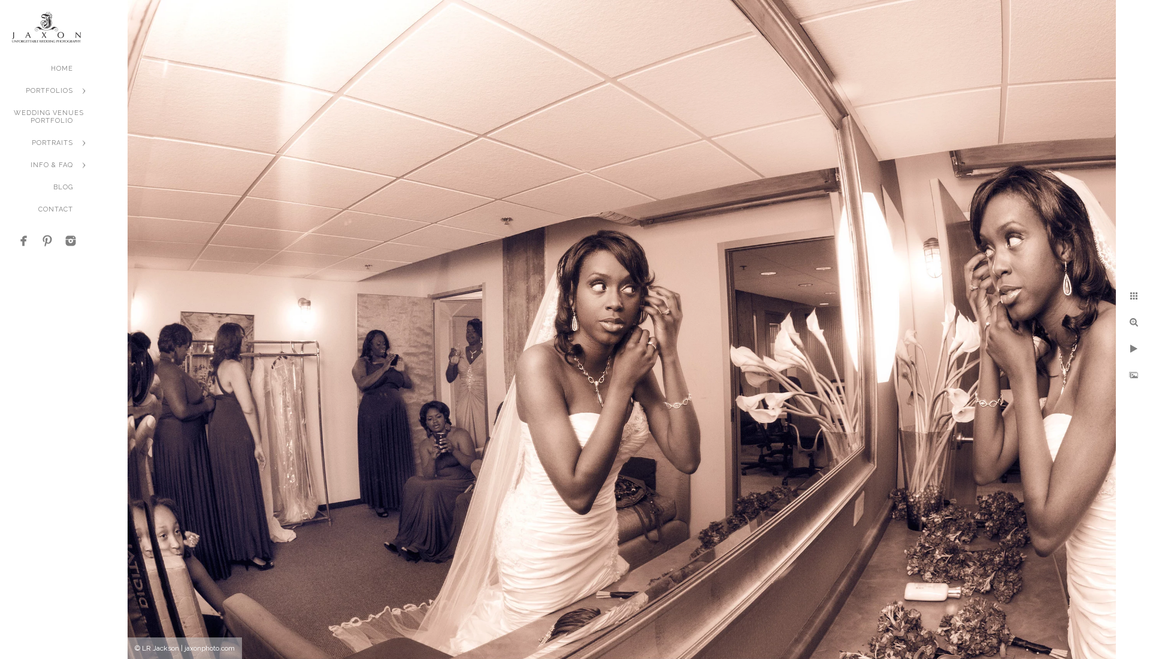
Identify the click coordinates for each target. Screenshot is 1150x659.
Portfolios (49, 91)
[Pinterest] (47, 241)
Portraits (52, 143)
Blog (63, 187)
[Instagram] (70, 241)
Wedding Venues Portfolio (49, 117)
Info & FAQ (52, 165)
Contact (55, 209)
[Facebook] (24, 241)
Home (62, 68)
